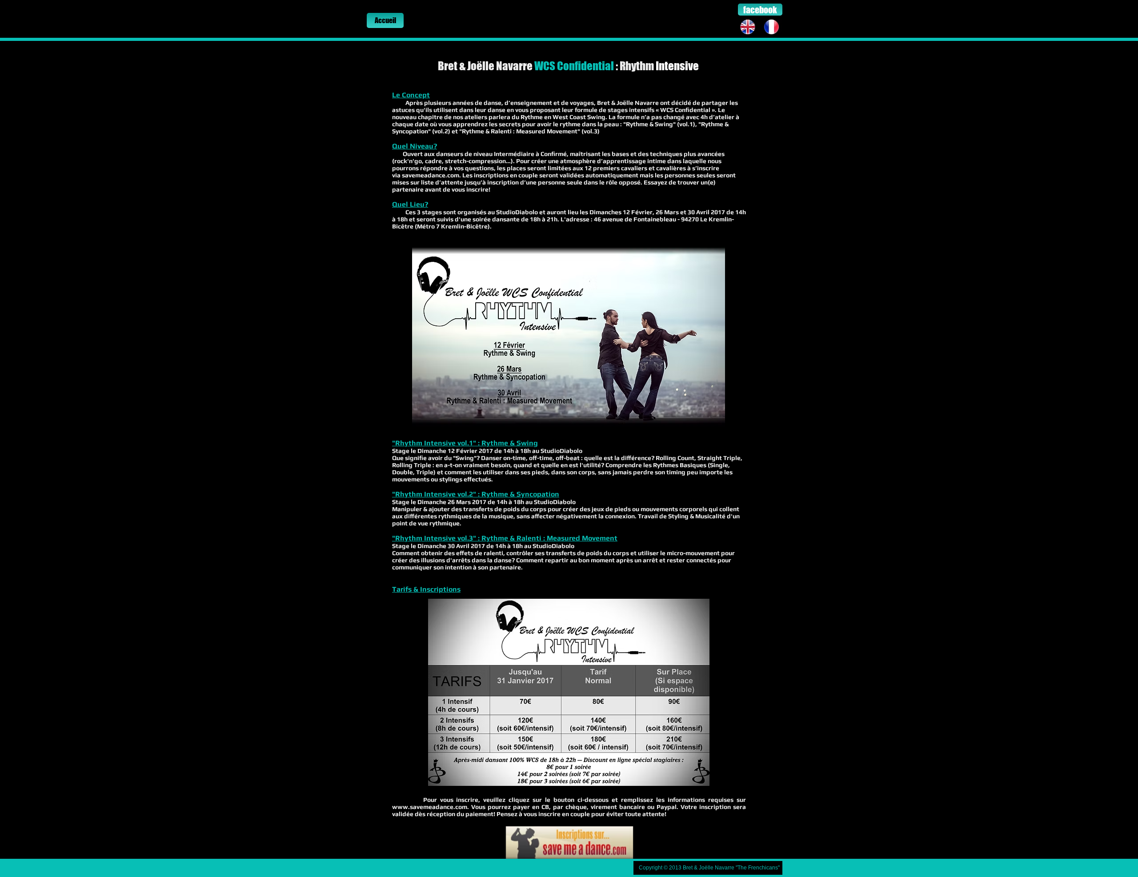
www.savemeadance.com (429, 806)
